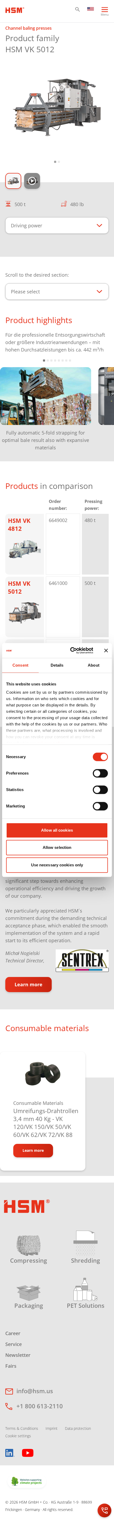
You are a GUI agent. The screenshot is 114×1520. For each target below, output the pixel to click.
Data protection (78, 1428)
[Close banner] (106, 650)
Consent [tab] (20, 665)
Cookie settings (18, 1435)
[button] (77, 9)
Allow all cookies (57, 830)
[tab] (57, 106)
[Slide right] (101, 405)
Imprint (52, 1428)
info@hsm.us (34, 1391)
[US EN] (90, 8)
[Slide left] (12, 405)
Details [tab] (57, 665)
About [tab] (93, 665)
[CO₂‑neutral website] (26, 1482)
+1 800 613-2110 (39, 1406)
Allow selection (57, 847)
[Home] (14, 9)
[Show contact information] (104, 1510)
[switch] (100, 773)
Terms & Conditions (21, 1428)
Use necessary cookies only (57, 865)
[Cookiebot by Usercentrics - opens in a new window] (70, 650)
